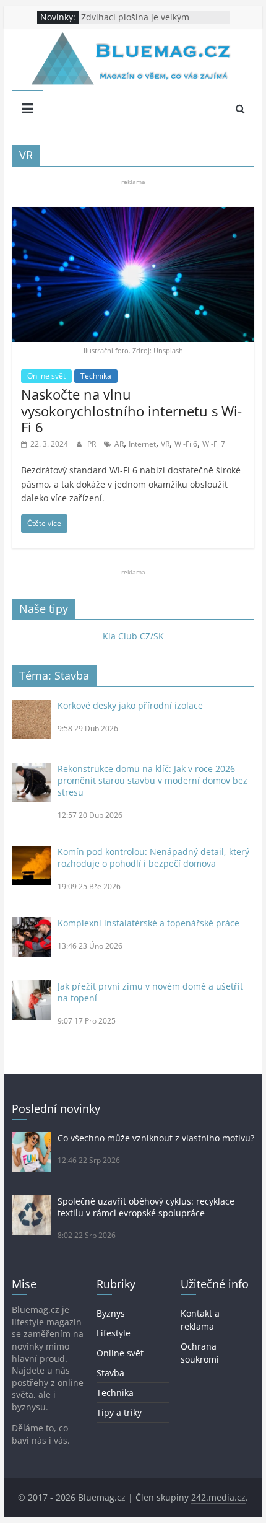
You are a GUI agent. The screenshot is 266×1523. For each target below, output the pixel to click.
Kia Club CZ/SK (133, 636)
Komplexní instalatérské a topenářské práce (148, 923)
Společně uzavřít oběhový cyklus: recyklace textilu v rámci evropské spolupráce (146, 1207)
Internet (142, 444)
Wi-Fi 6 (185, 444)
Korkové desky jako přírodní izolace (130, 705)
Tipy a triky (119, 1412)
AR (119, 444)
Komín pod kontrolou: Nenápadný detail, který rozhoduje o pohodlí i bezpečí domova (153, 857)
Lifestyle (114, 1333)
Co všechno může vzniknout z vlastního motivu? (156, 1138)
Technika (95, 376)
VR (165, 444)
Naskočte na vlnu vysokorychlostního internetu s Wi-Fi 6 (131, 410)
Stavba (110, 1373)
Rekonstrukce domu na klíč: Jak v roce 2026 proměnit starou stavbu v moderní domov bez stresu (152, 780)
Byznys (111, 1313)
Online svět (46, 376)
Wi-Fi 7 (213, 444)
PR (92, 444)
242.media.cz (218, 1497)
